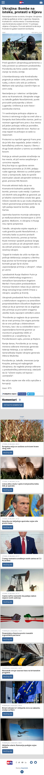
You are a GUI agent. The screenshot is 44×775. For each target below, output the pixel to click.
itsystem (24, 768)
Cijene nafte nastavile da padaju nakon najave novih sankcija (19, 597)
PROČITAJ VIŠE (7, 453)
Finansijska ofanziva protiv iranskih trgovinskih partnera (17, 634)
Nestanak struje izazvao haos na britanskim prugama (21, 671)
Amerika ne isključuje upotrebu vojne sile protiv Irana (20, 522)
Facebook (22, 394)
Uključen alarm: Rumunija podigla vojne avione (19, 746)
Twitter (31, 394)
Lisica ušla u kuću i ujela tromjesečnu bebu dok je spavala (20, 485)
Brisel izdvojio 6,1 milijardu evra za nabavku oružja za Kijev (21, 709)
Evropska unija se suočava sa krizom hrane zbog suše (20, 447)
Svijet (22, 417)
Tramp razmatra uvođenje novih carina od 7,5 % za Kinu (21, 559)
